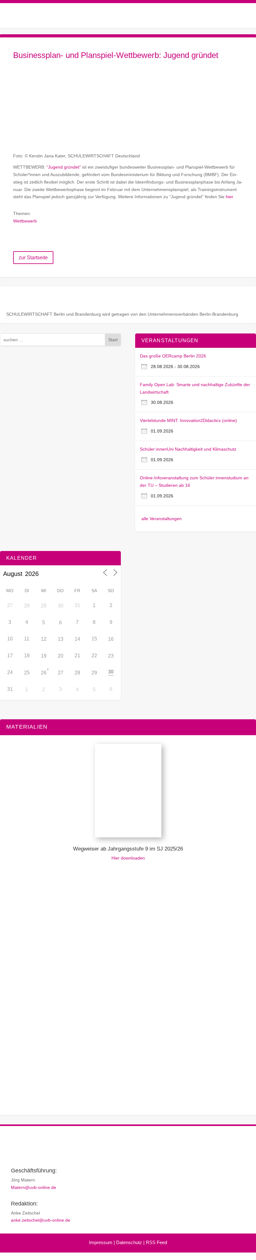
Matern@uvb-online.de (33, 1187)
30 (60, 605)
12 (44, 639)
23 (111, 656)
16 (111, 639)
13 (60, 639)
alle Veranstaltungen (161, 518)
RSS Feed (156, 1242)
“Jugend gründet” (64, 167)
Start (113, 339)
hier (229, 196)
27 (60, 672)
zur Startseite (33, 257)
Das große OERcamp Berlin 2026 (173, 355)
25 (27, 672)
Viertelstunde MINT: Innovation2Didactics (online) (188, 420)
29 (44, 605)
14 (77, 639)
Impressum (100, 1242)
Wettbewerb (25, 220)
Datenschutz (129, 1242)
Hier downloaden (128, 857)
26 (44, 672)
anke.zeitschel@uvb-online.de (40, 1220)
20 (60, 656)
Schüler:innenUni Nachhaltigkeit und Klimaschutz (188, 449)
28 (27, 605)
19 (44, 656)
